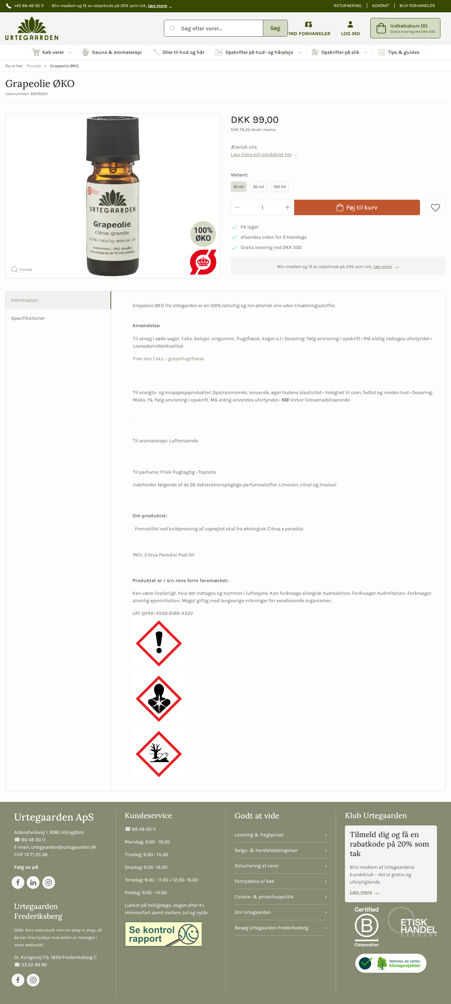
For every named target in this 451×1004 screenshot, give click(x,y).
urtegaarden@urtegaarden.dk (64, 847)
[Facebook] (18, 882)
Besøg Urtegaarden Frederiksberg (271, 928)
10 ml (239, 186)
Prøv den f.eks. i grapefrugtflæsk (168, 359)
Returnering (348, 5)
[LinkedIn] (33, 882)
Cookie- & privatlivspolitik (264, 897)
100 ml (279, 186)
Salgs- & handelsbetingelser (266, 850)
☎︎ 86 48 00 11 (29, 840)
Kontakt (380, 5)
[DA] (31, 28)
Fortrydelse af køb (254, 881)
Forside (34, 65)
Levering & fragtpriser (259, 835)
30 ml (258, 186)
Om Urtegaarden (253, 912)
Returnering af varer (257, 866)
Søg (275, 28)
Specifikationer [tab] (28, 318)
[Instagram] (48, 882)
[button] (51, 52)
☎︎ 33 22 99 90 (30, 965)
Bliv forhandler (417, 5)
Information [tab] (24, 300)
